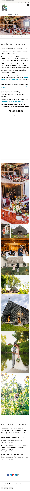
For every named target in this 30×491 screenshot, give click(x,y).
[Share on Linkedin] (16, 475)
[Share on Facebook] (8, 475)
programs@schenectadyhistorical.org (12, 101)
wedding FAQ (14, 79)
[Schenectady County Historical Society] (4, 7)
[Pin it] (13, 475)
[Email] (18, 475)
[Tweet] (11, 475)
